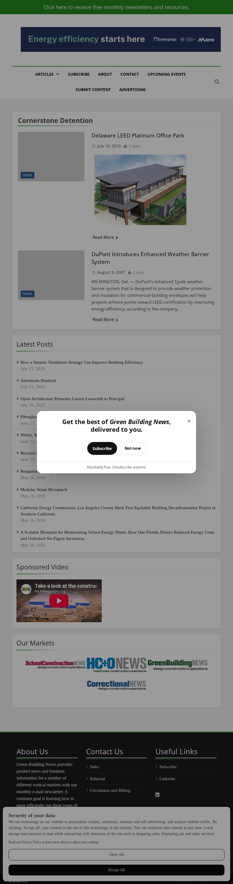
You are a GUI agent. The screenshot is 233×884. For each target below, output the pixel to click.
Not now (133, 448)
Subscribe (102, 448)
